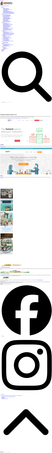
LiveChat (2, 144)
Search (2, 102)
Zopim (1, 175)
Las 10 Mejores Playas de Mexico (5, 267)
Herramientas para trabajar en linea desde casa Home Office (9, 395)
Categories (1, 283)
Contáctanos (3, 397)
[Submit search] (10, 102)
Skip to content (2, 0)
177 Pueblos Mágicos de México (4, 273)
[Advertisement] (26, 108)
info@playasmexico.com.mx (5, 398)
